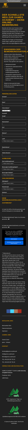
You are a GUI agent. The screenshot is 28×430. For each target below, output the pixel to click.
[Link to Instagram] (16, 311)
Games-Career (5, 339)
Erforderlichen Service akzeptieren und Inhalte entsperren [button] (14, 243)
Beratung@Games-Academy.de (15, 0)
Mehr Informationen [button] (14, 236)
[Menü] (24, 5)
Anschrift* (4, 113)
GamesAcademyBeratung (15, 1)
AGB (9, 209)
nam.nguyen (17, 43)
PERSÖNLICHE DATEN (9, 94)
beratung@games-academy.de (9, 351)
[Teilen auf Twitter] (12, 311)
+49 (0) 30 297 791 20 (9, 362)
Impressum (4, 331)
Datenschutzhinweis (13, 225)
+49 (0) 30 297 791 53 (9, 359)
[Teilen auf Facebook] (8, 311)
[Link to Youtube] (19, 311)
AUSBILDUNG (6, 158)
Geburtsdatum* (5, 108)
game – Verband (6, 342)
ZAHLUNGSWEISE (8, 178)
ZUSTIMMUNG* (7, 203)
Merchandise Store (6, 325)
